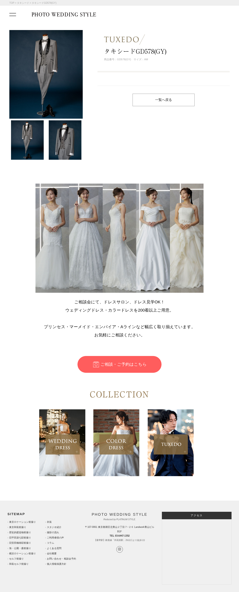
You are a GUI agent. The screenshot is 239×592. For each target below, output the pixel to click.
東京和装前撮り (17, 527)
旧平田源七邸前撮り (20, 537)
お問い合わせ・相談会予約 (61, 558)
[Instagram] (119, 549)
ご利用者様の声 (55, 537)
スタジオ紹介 (54, 527)
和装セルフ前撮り (19, 564)
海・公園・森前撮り (20, 548)
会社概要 (52, 553)
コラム (50, 542)
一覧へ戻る (163, 100)
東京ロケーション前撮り (22, 522)
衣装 (49, 522)
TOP (11, 2)
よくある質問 (54, 548)
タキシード (23, 2)
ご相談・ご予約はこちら (123, 364)
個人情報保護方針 (56, 564)
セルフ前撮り (16, 558)
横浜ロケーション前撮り (22, 553)
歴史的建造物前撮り (20, 532)
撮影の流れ (53, 532)
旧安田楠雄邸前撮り (20, 542)
